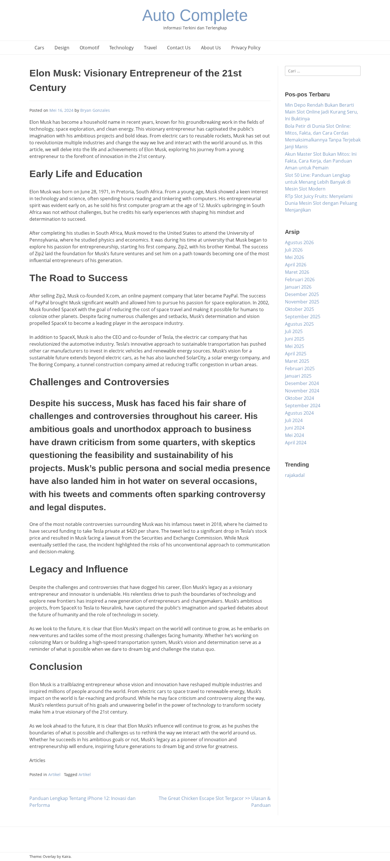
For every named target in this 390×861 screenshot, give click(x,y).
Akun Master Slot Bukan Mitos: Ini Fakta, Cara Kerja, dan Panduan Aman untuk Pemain (321, 161)
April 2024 (295, 442)
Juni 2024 (294, 428)
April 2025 (295, 354)
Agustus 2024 (299, 413)
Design (62, 47)
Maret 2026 (297, 272)
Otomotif (89, 47)
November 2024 (302, 391)
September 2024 (302, 405)
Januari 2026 (298, 287)
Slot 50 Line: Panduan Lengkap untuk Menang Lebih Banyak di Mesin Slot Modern (318, 182)
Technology (121, 47)
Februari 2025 (300, 368)
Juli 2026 (294, 250)
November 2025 (302, 302)
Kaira (66, 856)
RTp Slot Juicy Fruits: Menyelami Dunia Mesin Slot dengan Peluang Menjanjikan (321, 203)
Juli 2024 (294, 420)
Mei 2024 (294, 435)
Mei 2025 (294, 346)
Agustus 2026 (299, 242)
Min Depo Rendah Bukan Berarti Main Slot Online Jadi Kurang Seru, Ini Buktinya (321, 112)
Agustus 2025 (299, 324)
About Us (211, 47)
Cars (39, 47)
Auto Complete (195, 15)
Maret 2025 (297, 361)
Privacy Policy (245, 47)
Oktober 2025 (299, 309)
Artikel (54, 774)
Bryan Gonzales (95, 110)
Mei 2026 (294, 257)
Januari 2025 (298, 376)
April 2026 (295, 265)
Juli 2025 (294, 331)
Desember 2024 (302, 383)
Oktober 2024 (299, 398)
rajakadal (295, 475)
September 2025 (302, 316)
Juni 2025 (294, 339)
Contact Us (179, 47)
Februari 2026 (300, 279)
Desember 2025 (302, 294)
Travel (150, 47)
